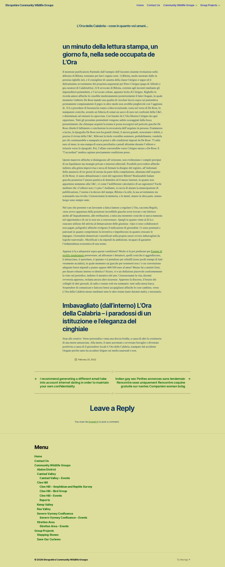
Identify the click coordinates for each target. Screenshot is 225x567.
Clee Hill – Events (51, 495)
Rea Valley (44, 509)
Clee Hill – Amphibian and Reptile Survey (66, 486)
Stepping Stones (48, 534)
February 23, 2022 (87, 359)
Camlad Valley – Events (55, 478)
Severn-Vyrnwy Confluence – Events (63, 517)
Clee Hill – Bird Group (53, 491)
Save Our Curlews (49, 539)
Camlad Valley (46, 474)
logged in (93, 421)
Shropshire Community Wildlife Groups (29, 5)
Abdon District (46, 469)
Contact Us (153, 5)
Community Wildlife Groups (178, 5)
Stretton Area (46, 522)
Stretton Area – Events (54, 526)
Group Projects (208, 5)
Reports (45, 500)
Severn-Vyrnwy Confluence (55, 513)
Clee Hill (42, 482)
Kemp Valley (45, 504)
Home (140, 5)
